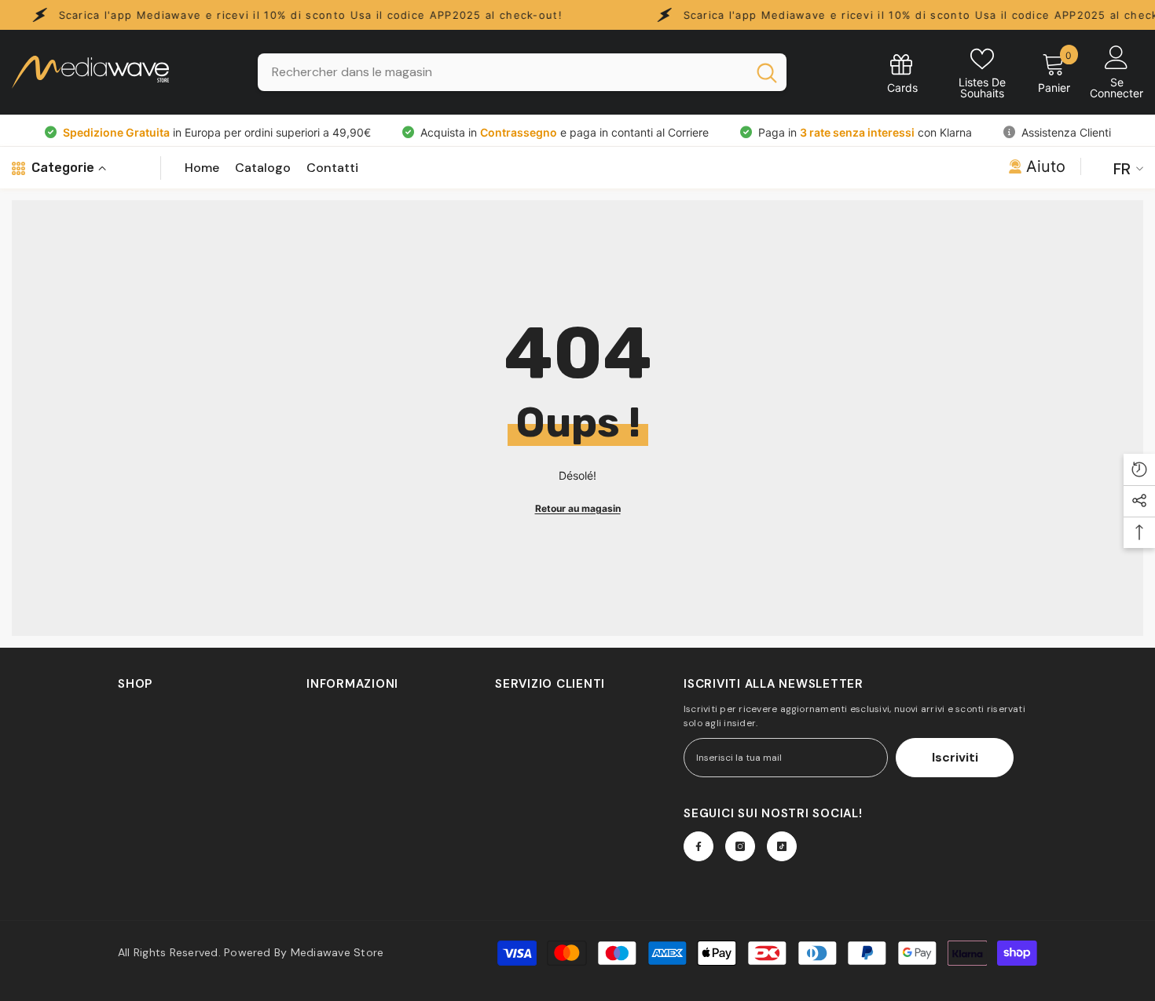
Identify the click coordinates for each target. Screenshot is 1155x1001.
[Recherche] (522, 72)
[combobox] (502, 72)
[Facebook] (698, 846)
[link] (902, 72)
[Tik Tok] (782, 846)
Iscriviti (955, 757)
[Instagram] (740, 846)
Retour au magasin (578, 508)
